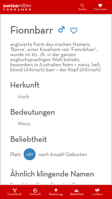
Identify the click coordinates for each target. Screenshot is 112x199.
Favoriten (100, 9)
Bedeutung (56, 194)
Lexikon (97, 194)
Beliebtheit (77, 194)
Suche (82, 9)
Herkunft (35, 194)
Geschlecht (14, 194)
